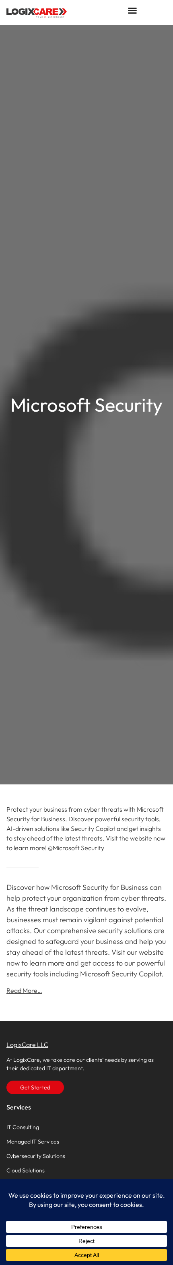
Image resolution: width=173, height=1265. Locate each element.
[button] (132, 10)
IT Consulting (22, 1127)
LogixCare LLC (27, 1045)
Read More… (24, 990)
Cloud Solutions (25, 1170)
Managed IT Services (32, 1141)
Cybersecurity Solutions (35, 1156)
